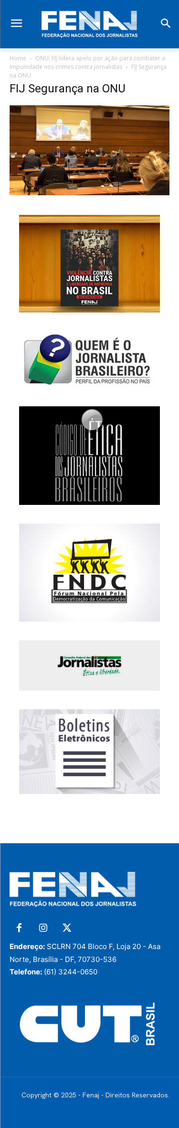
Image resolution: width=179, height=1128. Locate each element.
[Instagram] (43, 928)
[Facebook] (19, 928)
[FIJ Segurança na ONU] (89, 193)
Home (18, 58)
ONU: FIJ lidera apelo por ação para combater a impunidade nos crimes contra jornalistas (87, 62)
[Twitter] (66, 928)
